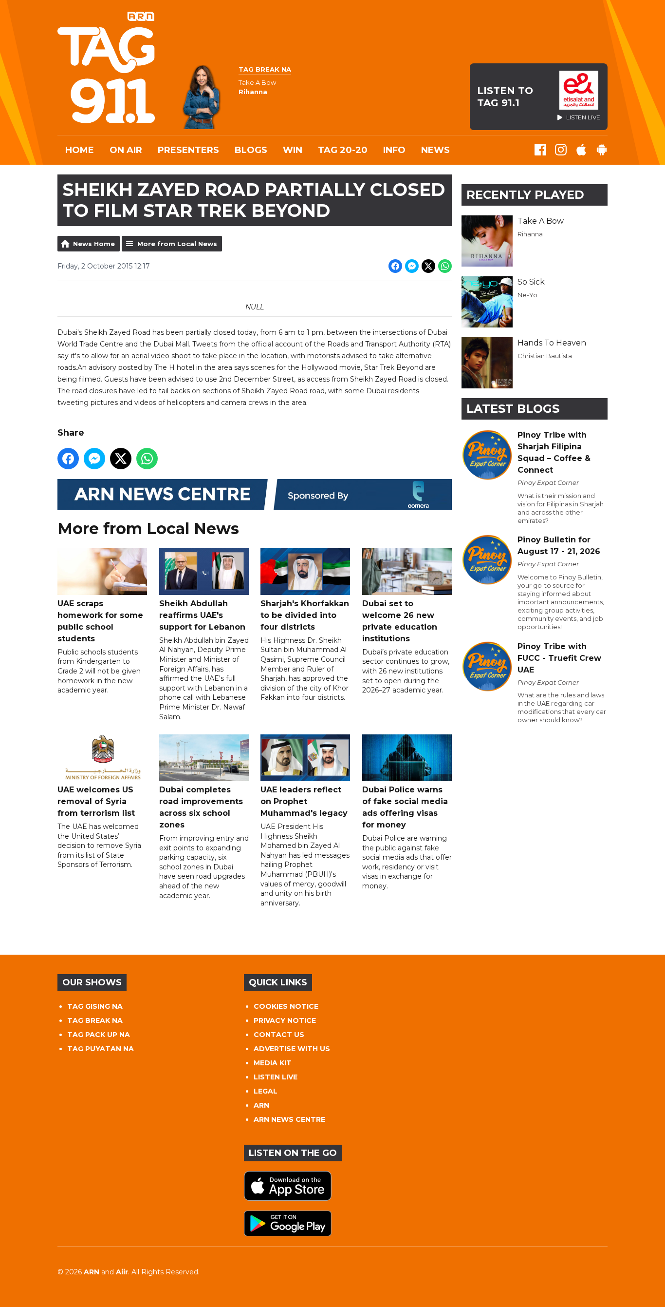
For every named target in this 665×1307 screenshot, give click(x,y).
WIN (292, 150)
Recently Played (525, 195)
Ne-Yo (527, 295)
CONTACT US (279, 1034)
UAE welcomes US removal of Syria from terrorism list (96, 801)
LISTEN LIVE (275, 1077)
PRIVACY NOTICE (285, 1020)
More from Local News (177, 244)
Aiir (122, 1272)
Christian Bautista (544, 356)
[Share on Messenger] (412, 266)
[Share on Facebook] (395, 266)
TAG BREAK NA (95, 1020)
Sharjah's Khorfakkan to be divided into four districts (304, 615)
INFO (394, 150)
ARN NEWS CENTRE (289, 1119)
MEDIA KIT (273, 1062)
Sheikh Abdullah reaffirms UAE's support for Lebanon (202, 615)
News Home (94, 244)
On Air (126, 150)
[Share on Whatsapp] (445, 266)
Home (79, 150)
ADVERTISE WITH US (292, 1048)
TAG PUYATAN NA (100, 1048)
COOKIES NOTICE (286, 1006)
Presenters (188, 150)
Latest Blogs (512, 409)
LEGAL (265, 1091)
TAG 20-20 (343, 150)
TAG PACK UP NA (98, 1034)
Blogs (251, 150)
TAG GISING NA (95, 1006)
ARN (261, 1105)
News (435, 150)
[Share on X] (428, 266)
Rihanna (530, 234)
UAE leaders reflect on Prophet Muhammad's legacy (304, 801)
